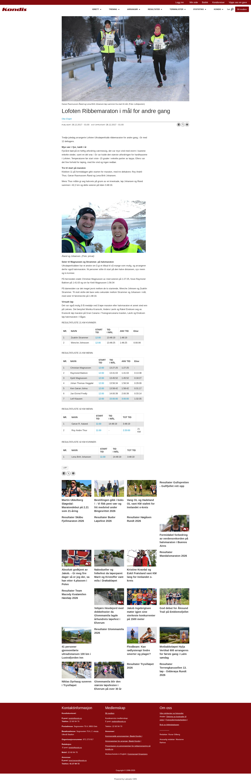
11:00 (98, 424)
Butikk (205, 2)
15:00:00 (113, 399)
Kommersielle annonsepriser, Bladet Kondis (123, 736)
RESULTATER (154, 9)
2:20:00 (126, 430)
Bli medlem (242, 9)
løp (65, 468)
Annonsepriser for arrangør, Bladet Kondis (122, 741)
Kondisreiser (218, 2)
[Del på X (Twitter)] (183, 125)
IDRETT (95, 9)
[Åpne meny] (232, 9)
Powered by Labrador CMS (125, 779)
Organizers (142, 754)
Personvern (164, 730)
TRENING (113, 9)
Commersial (133, 754)
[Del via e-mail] (187, 125)
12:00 (98, 337)
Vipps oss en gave (238, 2)
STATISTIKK (198, 9)
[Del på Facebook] (179, 125)
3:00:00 (125, 399)
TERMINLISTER (176, 9)
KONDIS (217, 9)
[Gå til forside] (14, 9)
